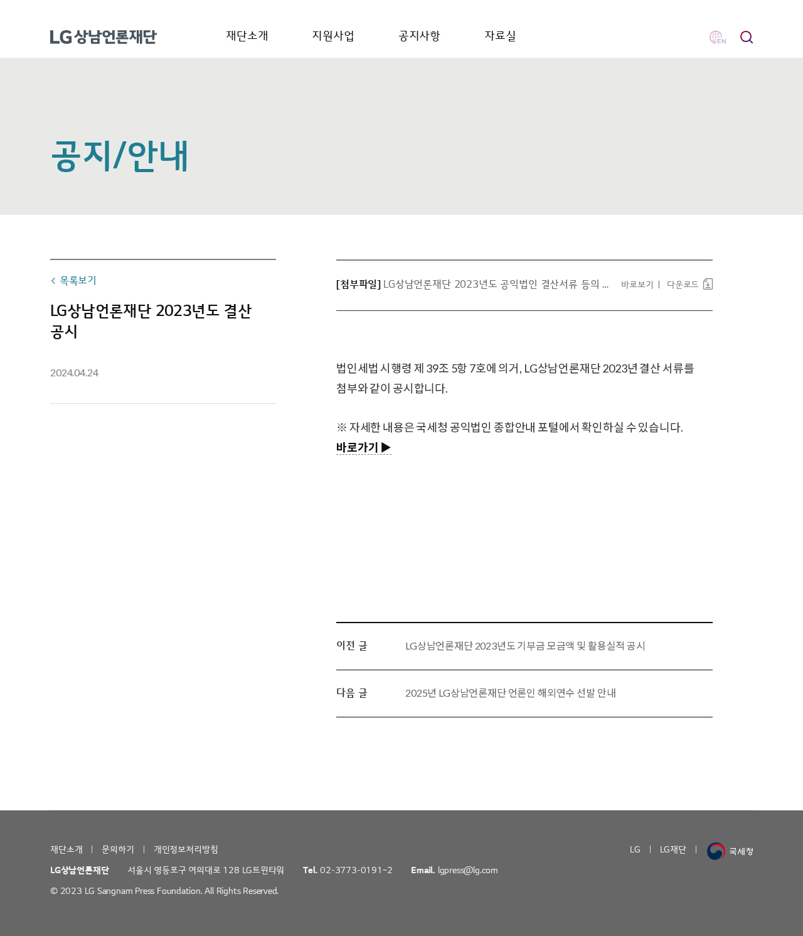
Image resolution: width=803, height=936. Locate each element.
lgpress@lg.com (468, 870)
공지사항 (419, 36)
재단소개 (247, 36)
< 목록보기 (73, 280)
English (717, 37)
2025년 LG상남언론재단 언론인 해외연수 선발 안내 (510, 693)
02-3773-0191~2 (356, 870)
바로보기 (637, 285)
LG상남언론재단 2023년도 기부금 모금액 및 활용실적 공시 (525, 645)
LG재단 (673, 849)
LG (635, 849)
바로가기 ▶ (363, 447)
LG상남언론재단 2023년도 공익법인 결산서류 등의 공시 (496, 284)
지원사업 (333, 36)
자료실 (500, 36)
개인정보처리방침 (186, 849)
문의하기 (118, 849)
